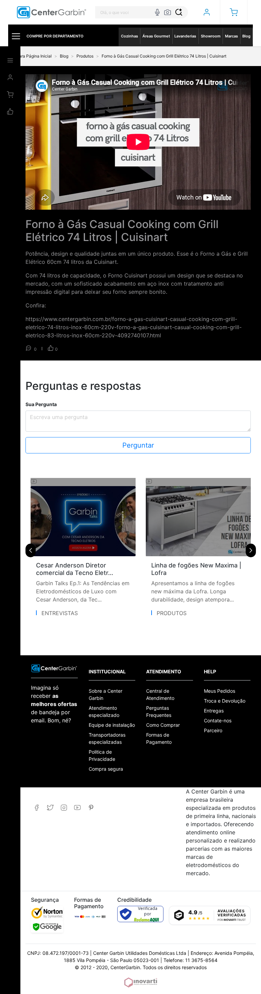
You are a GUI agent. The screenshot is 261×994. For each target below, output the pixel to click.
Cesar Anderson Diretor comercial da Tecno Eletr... (74, 569)
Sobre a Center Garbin (105, 694)
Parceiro (213, 730)
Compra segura (106, 769)
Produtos (172, 613)
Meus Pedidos (219, 691)
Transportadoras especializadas (107, 738)
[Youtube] (77, 808)
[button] (233, 12)
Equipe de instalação (112, 725)
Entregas (214, 711)
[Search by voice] (157, 12)
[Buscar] (179, 12)
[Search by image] (167, 12)
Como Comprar (163, 725)
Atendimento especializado (104, 711)
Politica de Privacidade (102, 755)
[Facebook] (36, 808)
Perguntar (138, 445)
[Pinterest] (91, 808)
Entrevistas (59, 613)
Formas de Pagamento (159, 738)
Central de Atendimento (160, 694)
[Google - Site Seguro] (47, 927)
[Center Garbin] (51, 12)
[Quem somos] (54, 667)
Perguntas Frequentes (158, 711)
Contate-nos (217, 720)
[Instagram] (64, 808)
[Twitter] (50, 808)
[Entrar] (206, 12)
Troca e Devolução (224, 701)
